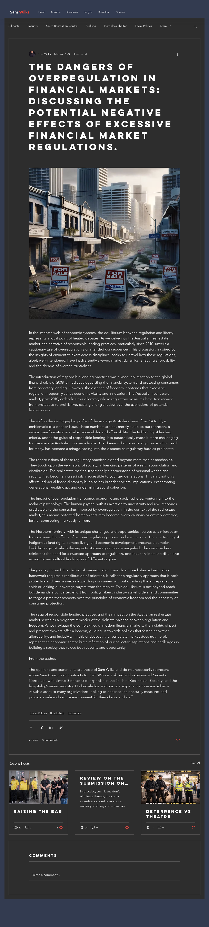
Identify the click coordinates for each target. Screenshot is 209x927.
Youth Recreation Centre (62, 26)
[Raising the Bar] (38, 787)
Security (33, 26)
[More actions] (177, 54)
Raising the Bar (38, 811)
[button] (195, 26)
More (163, 26)
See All (195, 763)
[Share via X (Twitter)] (41, 727)
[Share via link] (61, 727)
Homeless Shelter (115, 26)
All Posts (14, 26)
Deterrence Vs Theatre (168, 814)
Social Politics (143, 26)
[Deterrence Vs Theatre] (170, 787)
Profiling (91, 26)
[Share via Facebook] (31, 727)
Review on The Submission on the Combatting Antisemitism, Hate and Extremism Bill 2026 (103, 780)
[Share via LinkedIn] (51, 727)
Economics (74, 713)
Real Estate (57, 713)
